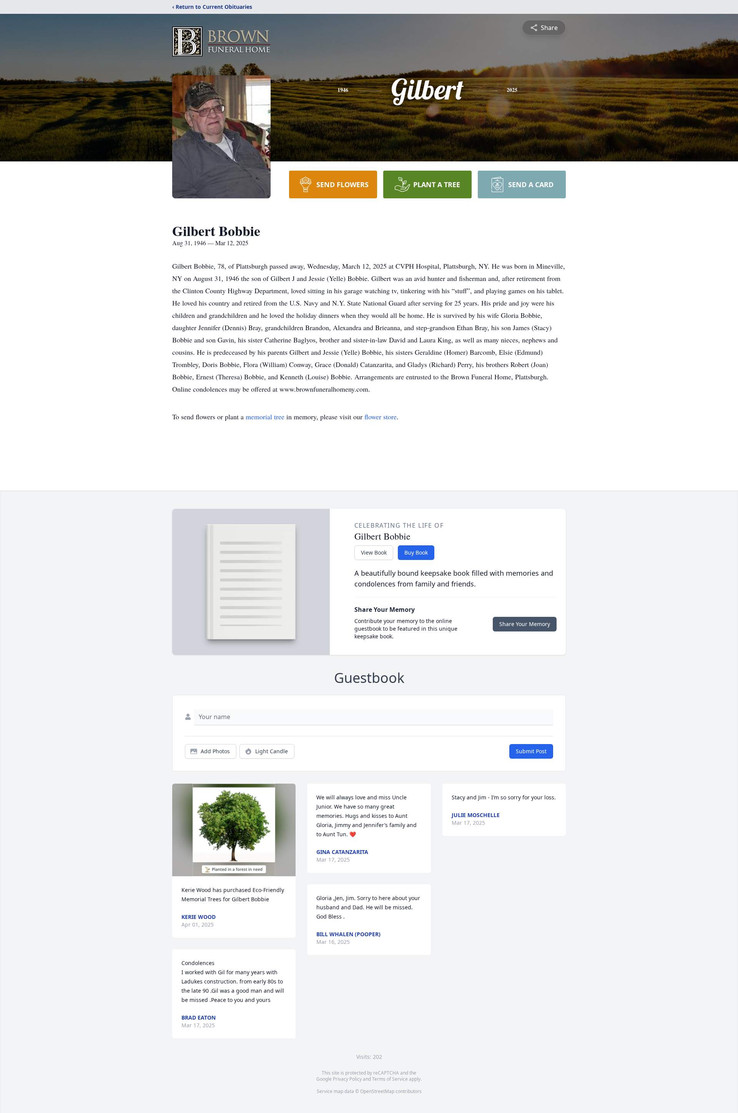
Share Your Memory (524, 624)
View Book (374, 552)
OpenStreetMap (377, 1091)
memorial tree (265, 416)
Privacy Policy (347, 1079)
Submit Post (531, 751)
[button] (234, 830)
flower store (380, 416)
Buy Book (416, 552)
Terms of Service (390, 1079)
